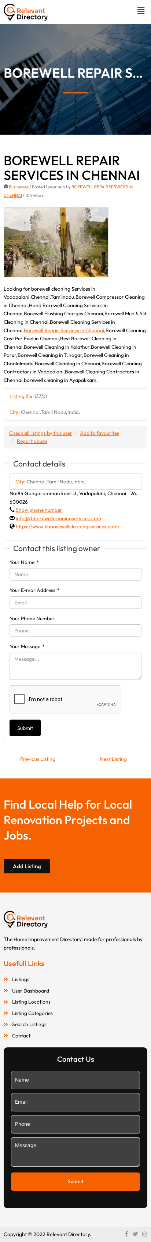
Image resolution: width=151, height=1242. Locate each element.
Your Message (27, 646)
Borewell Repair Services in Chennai (64, 330)
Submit (25, 728)
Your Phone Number (32, 618)
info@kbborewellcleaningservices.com (58, 518)
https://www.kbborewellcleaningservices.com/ (67, 526)
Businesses (19, 186)
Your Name (24, 562)
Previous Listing (37, 759)
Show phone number (39, 510)
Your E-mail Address (35, 590)
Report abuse (32, 441)
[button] (141, 10)
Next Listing (113, 759)
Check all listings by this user (40, 433)
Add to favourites (99, 433)
